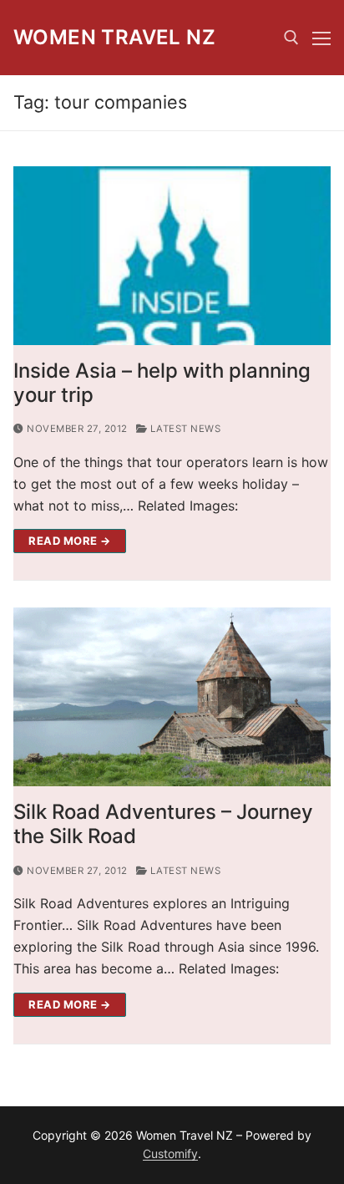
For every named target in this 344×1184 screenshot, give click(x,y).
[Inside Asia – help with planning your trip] (172, 255)
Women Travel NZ (114, 37)
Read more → (69, 540)
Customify (170, 1153)
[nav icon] (321, 37)
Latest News (183, 428)
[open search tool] (291, 37)
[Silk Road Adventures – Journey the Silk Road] (172, 696)
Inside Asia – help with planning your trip (162, 382)
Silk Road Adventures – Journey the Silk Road (163, 824)
